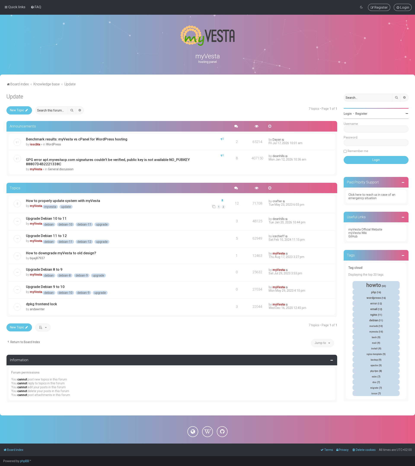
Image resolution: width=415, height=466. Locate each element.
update (66, 206)
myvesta (50, 206)
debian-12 (84, 241)
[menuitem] (36, 7)
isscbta (35, 144)
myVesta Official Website (365, 229)
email (373, 309)
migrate (374, 388)
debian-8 (65, 275)
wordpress (374, 297)
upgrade (102, 224)
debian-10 (65, 224)
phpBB (24, 461)
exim (374, 376)
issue (374, 393)
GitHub (353, 236)
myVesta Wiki (357, 233)
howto (373, 285)
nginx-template (374, 354)
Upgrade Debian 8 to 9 (44, 269)
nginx (373, 314)
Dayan (277, 139)
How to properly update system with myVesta (63, 201)
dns (374, 382)
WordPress (53, 144)
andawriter (37, 309)
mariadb (373, 326)
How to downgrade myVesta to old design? (61, 253)
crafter (277, 201)
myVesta (36, 169)
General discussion (60, 169)
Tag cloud (355, 267)
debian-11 (84, 224)
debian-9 (82, 275)
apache (374, 365)
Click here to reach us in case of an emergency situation (371, 196)
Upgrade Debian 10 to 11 (46, 218)
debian (49, 224)
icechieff (279, 236)
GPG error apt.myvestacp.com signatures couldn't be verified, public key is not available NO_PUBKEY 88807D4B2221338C (108, 161)
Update (14, 97)
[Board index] (207, 35)
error (373, 303)
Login (348, 113)
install (374, 348)
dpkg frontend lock (41, 304)
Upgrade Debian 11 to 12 (46, 236)
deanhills (279, 156)
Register (361, 113)
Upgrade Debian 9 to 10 (45, 287)
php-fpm (374, 371)
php (373, 292)
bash (374, 337)
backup (374, 360)
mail (374, 343)
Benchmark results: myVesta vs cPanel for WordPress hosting (76, 139)
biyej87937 (37, 258)
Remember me (358, 151)
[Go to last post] (283, 139)
